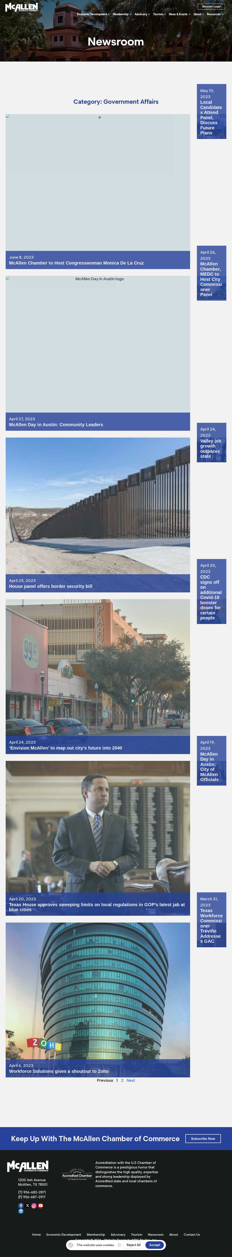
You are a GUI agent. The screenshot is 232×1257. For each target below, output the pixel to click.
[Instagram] (34, 1205)
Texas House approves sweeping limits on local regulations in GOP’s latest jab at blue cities (88, 763)
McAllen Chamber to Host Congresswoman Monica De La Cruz (63, 116)
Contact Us (192, 1234)
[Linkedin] (21, 1211)
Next (131, 1080)
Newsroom (156, 1234)
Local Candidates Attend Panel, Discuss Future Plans (210, 125)
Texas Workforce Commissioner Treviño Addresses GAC (211, 933)
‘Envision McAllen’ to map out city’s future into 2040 (53, 601)
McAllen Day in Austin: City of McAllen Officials (210, 769)
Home (36, 1234)
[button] (203, 1138)
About (173, 1234)
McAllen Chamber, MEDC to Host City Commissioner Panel (210, 288)
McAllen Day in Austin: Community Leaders (45, 278)
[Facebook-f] (21, 1205)
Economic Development (63, 1234)
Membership (96, 1234)
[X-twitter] (27, 1205)
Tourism (136, 1234)
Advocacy (118, 1234)
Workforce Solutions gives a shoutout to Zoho (48, 925)
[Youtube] (40, 1205)
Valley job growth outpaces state (210, 444)
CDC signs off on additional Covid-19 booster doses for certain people (210, 611)
